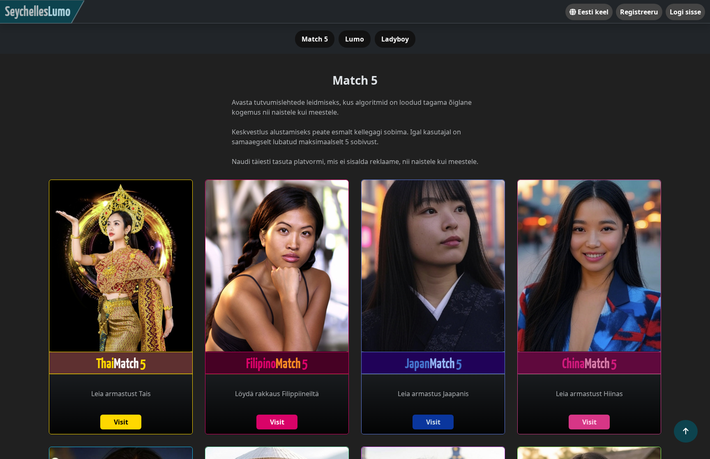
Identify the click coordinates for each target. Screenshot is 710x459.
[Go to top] (686, 431)
